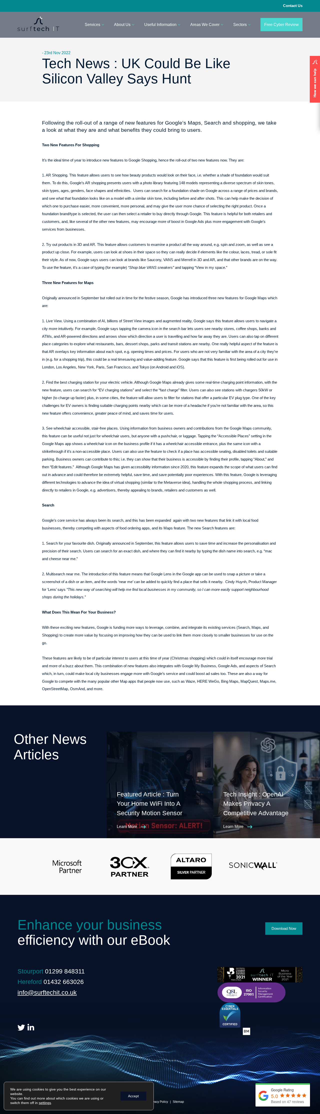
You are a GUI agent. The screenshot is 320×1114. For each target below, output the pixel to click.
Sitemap (178, 1102)
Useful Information (160, 24)
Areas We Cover (205, 24)
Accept (133, 1096)
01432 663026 (64, 981)
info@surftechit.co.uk (47, 992)
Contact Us (292, 5)
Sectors (240, 24)
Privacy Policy (158, 1102)
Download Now (284, 928)
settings (45, 1103)
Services (92, 24)
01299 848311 (65, 971)
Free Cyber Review (281, 24)
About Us (122, 24)
